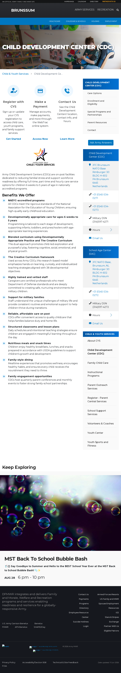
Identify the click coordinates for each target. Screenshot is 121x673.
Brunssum (23, 10)
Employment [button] (111, 21)
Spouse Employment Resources (109, 605)
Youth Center (95, 432)
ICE (117, 612)
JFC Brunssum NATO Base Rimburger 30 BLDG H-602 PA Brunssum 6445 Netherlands (101, 176)
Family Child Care (98, 363)
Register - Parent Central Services (98, 399)
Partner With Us (111, 626)
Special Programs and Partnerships (99, 113)
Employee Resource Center (79, 614)
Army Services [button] (84, 9)
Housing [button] (95, 21)
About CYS (94, 340)
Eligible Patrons (111, 631)
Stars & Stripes (112, 617)
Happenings (69, 1)
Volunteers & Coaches (101, 423)
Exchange (114, 622)
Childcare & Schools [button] (75, 21)
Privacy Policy (8, 662)
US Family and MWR (109, 599)
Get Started (13, 139)
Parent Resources (97, 122)
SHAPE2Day (39, 627)
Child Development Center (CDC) (97, 84)
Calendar (82, 1)
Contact (92, 130)
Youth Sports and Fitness (98, 444)
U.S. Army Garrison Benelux (15, 623)
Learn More (67, 139)
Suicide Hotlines (81, 622)
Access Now (40, 139)
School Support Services (97, 412)
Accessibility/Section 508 (34, 662)
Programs (84, 603)
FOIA (4, 666)
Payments (84, 599)
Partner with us (108, 1)
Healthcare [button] (54, 21)
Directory (94, 1)
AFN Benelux (21, 627)
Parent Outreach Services (97, 387)
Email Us (98, 238)
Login (86, 626)
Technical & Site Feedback (65, 662)
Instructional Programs (95, 374)
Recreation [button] (105, 9)
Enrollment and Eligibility (96, 102)
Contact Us (83, 594)
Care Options (95, 93)
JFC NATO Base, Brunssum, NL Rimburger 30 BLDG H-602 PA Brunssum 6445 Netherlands (102, 273)
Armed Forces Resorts (108, 594)
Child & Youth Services (15, 73)
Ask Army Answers (101, 142)
